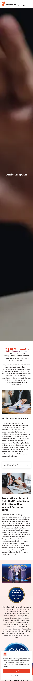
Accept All (17, 671)
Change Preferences (16, 676)
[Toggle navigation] (29, 5)
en (24, 5)
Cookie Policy (6, 666)
